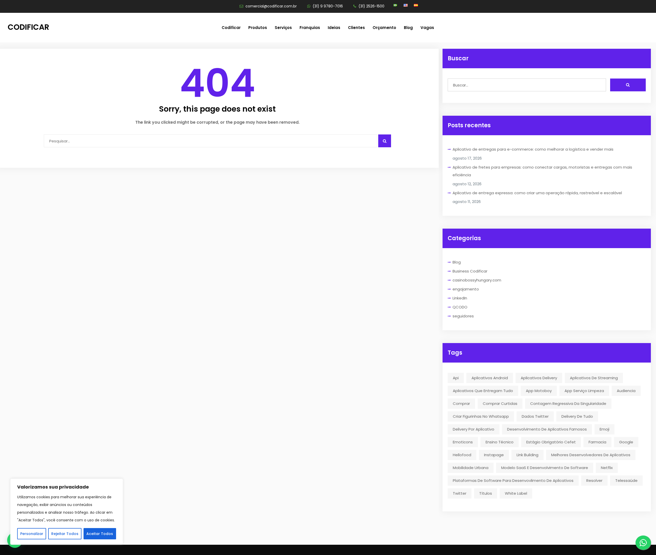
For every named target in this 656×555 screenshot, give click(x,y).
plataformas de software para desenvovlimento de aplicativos (513, 480)
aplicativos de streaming (594, 378)
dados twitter (535, 416)
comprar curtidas (500, 403)
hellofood (462, 454)
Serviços (283, 27)
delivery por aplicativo (473, 429)
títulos (485, 493)
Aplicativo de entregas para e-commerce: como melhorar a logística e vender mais (533, 149)
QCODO (460, 307)
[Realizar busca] (628, 85)
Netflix (607, 467)
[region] (66, 512)
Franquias (310, 27)
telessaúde (626, 480)
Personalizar (31, 533)
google (626, 442)
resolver (594, 480)
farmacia (597, 442)
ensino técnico (500, 442)
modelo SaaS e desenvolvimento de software (544, 467)
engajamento (466, 289)
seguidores (463, 316)
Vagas (427, 27)
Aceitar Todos (99, 533)
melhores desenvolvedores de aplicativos (590, 454)
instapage (494, 454)
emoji (604, 429)
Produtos (257, 27)
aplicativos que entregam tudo (483, 390)
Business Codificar (470, 271)
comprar (461, 403)
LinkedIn (460, 298)
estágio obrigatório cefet (551, 442)
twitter (459, 493)
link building (527, 454)
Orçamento (384, 27)
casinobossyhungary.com (477, 280)
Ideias (334, 27)
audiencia (626, 390)
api (456, 378)
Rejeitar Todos (64, 533)
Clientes (356, 27)
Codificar (28, 27)
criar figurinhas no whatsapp (481, 416)
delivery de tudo (577, 416)
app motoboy (539, 390)
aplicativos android (489, 378)
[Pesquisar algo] (384, 140)
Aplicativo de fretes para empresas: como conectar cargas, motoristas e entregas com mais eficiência (542, 171)
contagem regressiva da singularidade (568, 403)
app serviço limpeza (584, 390)
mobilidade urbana (470, 467)
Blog (408, 27)
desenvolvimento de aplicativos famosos (547, 429)
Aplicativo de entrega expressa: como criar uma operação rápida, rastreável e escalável (537, 193)
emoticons (463, 442)
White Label (516, 493)
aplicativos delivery (539, 378)
